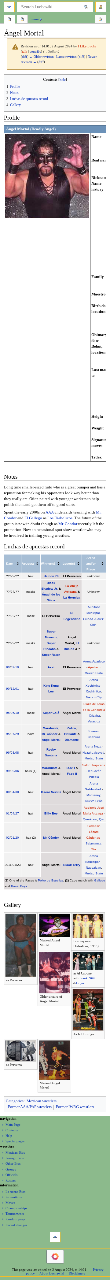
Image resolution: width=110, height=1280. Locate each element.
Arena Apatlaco (94, 661)
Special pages (15, 1141)
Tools (100, 20)
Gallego (99, 880)
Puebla (94, 776)
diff (24, 56)
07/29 (15, 734)
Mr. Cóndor (49, 734)
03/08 (15, 752)
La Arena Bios (15, 1191)
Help (9, 1135)
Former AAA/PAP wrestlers (30, 1107)
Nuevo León (94, 801)
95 (8, 712)
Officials (11, 1175)
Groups (11, 1169)
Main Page (13, 1124)
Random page (15, 1219)
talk (24, 51)
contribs (35, 51)
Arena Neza (93, 746)
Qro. (102, 819)
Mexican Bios (15, 1152)
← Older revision (41, 56)
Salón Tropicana (93, 765)
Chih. (93, 624)
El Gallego (33, 518)
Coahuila (94, 737)
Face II (72, 773)
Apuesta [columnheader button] (28, 563)
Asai (51, 667)
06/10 (15, 712)
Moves (10, 1202)
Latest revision (66, 56)
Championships (16, 1208)
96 (8, 752)
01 (8, 813)
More (35, 19)
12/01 (15, 688)
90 (8, 667)
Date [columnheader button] (9, 563)
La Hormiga (71, 597)
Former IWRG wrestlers (75, 1107)
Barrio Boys (19, 886)
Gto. (94, 849)
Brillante (70, 734)
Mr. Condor (67, 524)
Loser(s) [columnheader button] (69, 563)
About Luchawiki (51, 1273)
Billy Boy (51, 813)
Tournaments (15, 1213)
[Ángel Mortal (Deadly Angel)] (47, 176)
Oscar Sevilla (51, 792)
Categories (15, 1101)
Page (9, 20)
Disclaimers (77, 1273)
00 (8, 792)
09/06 (15, 771)
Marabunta (50, 728)
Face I (70, 768)
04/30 (15, 792)
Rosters (11, 1180)
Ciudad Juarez (93, 619)
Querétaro (90, 819)
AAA (49, 512)
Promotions (14, 1197)
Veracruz (94, 721)
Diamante (72, 739)
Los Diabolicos (59, 518)
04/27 (15, 813)
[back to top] (55, 1237)
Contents (12, 1130)
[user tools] (100, 7)
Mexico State (94, 673)
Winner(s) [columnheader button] (48, 563)
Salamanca (93, 843)
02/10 (15, 667)
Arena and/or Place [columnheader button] (91, 563)
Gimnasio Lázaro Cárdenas (93, 831)
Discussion (22, 20)
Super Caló (51, 712)
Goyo (80, 983)
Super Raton (51, 654)
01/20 (15, 837)
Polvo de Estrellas (50, 880)
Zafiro (71, 728)
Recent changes (16, 1225)
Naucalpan (93, 867)
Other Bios (13, 1163)
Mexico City (94, 697)
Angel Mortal (51, 739)
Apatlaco (94, 667)
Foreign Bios (15, 1158)
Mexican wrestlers (42, 1101)
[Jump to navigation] (9, 7)
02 (8, 837)
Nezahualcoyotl (93, 752)
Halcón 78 (51, 576)
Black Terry (71, 864)
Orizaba (94, 715)
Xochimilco (93, 691)
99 (8, 771)
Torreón (93, 731)
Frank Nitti (87, 978)
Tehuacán (94, 771)
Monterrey (93, 795)
